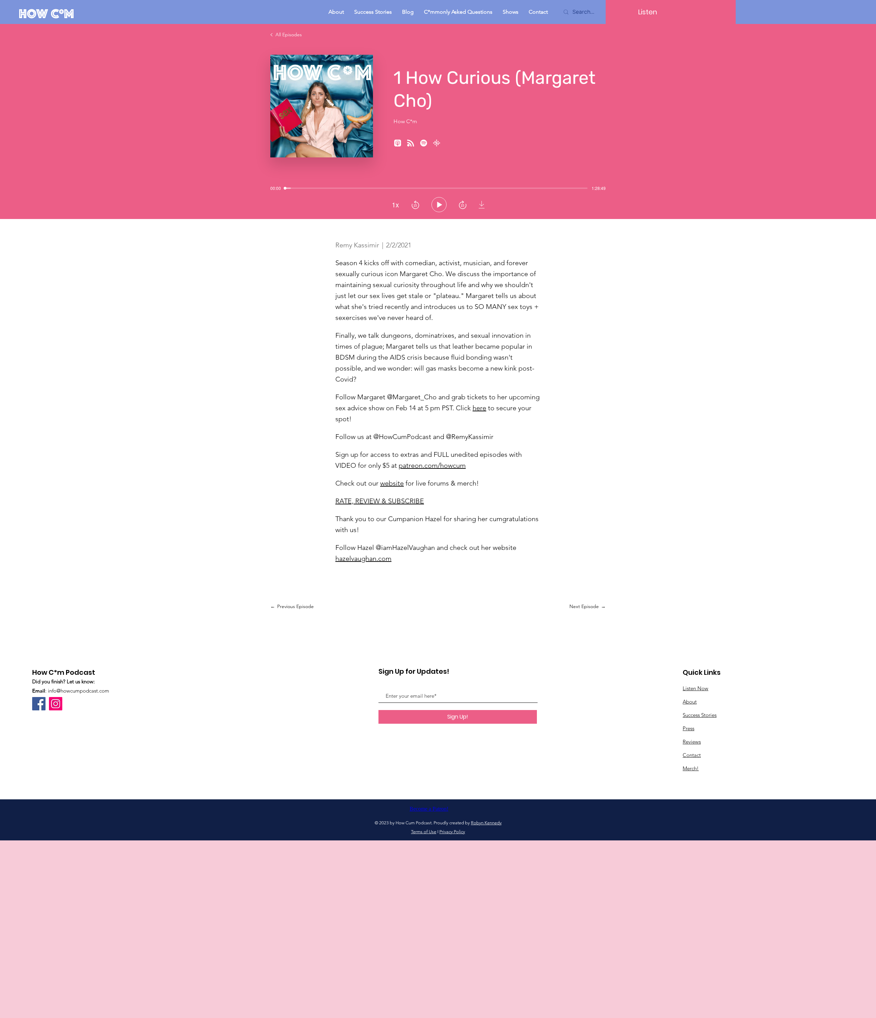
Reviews (692, 741)
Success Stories (700, 715)
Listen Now (695, 688)
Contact (692, 755)
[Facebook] (39, 703)
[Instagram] (55, 703)
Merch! (691, 768)
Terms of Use (423, 831)
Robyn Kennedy (486, 822)
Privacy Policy (452, 831)
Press (688, 728)
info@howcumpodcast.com (78, 690)
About (690, 701)
